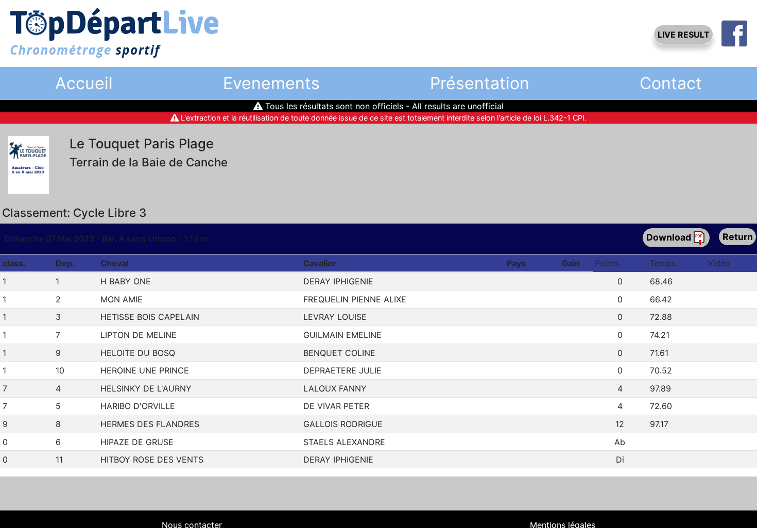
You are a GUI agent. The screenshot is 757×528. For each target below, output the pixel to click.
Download (669, 236)
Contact (671, 83)
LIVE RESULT (684, 34)
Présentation (479, 83)
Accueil (84, 83)
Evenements (271, 83)
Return (737, 236)
